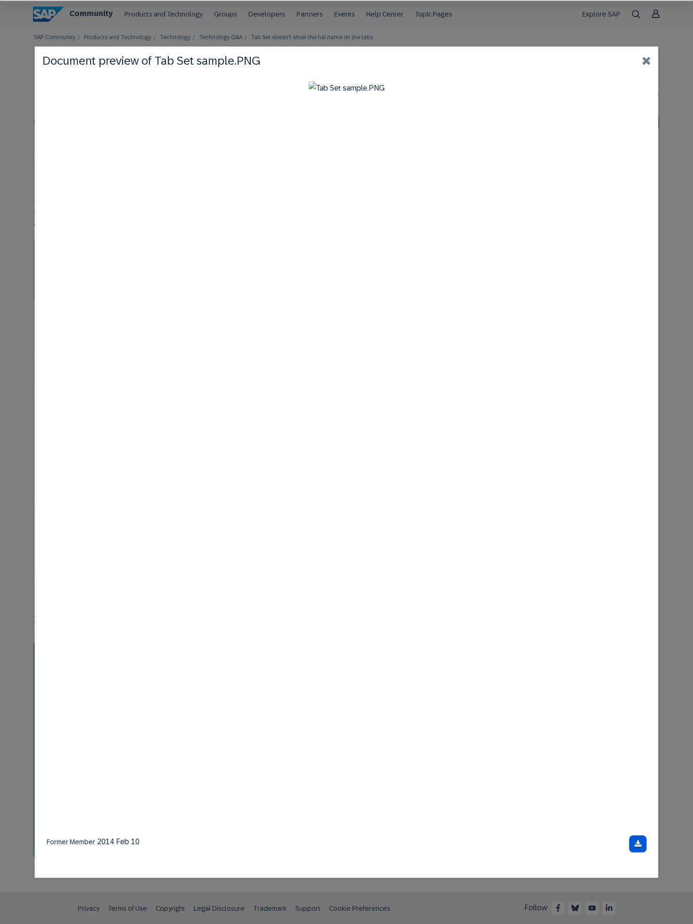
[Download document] (638, 843)
